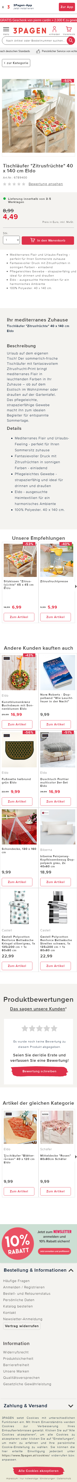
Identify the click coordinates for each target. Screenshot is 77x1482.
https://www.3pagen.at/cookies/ (26, 1455)
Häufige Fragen (16, 1281)
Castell (7, 930)
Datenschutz (64, 1478)
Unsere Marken (16, 1371)
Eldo (5, 696)
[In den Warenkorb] (48, 233)
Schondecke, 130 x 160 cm (19, 850)
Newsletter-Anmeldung (22, 1319)
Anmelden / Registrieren (24, 1287)
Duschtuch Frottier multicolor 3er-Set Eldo (54, 782)
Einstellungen (47, 1478)
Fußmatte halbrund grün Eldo (16, 780)
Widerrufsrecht (16, 1352)
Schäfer (46, 1149)
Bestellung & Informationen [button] (35, 1270)
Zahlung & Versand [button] (25, 1405)
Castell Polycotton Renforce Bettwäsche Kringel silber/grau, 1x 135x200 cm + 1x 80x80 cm (18, 943)
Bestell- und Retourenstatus (27, 1293)
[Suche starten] (71, 40)
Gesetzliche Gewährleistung (27, 1384)
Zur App (67, 7)
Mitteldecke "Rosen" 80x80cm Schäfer (55, 1157)
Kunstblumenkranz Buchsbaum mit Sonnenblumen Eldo (17, 705)
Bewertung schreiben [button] (39, 1071)
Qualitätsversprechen (21, 1377)
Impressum (12, 1478)
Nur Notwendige (29, 1478)
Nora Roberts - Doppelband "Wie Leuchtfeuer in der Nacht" (56, 698)
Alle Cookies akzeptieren (39, 1471)
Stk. (5, 233)
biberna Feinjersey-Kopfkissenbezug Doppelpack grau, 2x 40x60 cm (57, 861)
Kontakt (9, 1312)
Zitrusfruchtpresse (54, 581)
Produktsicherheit (18, 1358)
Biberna (46, 850)
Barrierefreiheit (16, 1365)
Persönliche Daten (19, 1300)
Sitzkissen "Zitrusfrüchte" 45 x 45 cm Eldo (19, 584)
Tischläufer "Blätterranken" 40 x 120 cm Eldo (19, 1159)
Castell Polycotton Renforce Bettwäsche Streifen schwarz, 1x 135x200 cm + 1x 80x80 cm (56, 943)
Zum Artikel (19, 617)
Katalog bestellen (18, 1306)
